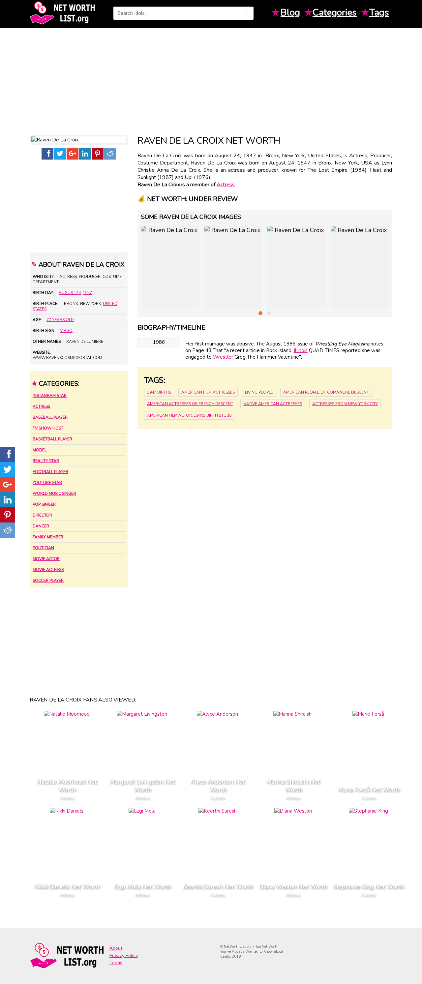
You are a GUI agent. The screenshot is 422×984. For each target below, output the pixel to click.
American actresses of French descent (190, 403)
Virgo (66, 330)
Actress (41, 406)
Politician (43, 548)
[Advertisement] (211, 79)
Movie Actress (48, 569)
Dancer (41, 526)
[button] (260, 313)
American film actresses (208, 392)
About (115, 948)
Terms (115, 963)
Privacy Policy (123, 955)
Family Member (48, 537)
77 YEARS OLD (60, 319)
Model (39, 450)
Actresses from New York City (345, 403)
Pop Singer (44, 504)
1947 (87, 292)
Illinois (301, 350)
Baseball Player (50, 417)
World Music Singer (54, 493)
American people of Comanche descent (326, 392)
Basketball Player (52, 439)
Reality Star (46, 460)
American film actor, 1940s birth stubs (189, 415)
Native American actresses (272, 403)
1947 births (159, 392)
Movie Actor (46, 558)
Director (42, 515)
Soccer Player (48, 580)
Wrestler (223, 357)
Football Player (50, 471)
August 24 (70, 292)
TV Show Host (48, 428)
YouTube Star (47, 482)
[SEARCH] (245, 13)
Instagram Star (50, 395)
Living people (259, 392)
